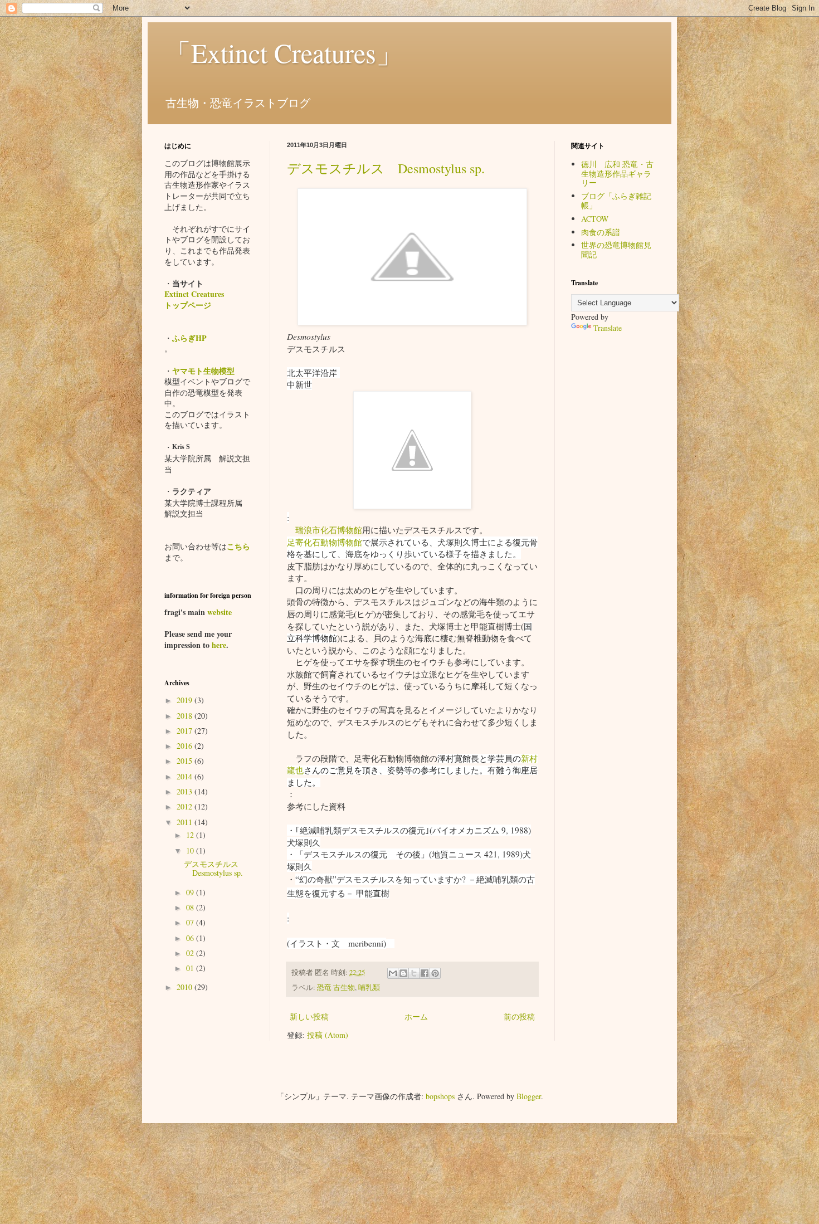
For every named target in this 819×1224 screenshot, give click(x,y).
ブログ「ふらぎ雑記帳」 (616, 201)
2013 (185, 791)
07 (191, 922)
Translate (607, 328)
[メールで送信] (392, 973)
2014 (185, 776)
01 (191, 968)
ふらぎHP (189, 338)
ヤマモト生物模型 (203, 371)
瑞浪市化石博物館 (328, 529)
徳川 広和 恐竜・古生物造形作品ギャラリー (617, 173)
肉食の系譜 (600, 232)
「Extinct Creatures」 (283, 52)
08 (191, 907)
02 (191, 953)
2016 (185, 745)
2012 (185, 806)
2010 (185, 987)
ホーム (416, 1016)
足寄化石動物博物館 (324, 542)
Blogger (528, 1096)
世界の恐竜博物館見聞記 (616, 250)
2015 (185, 760)
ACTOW (594, 218)
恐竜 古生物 (336, 987)
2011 (185, 822)
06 (191, 938)
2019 (185, 700)
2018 (185, 715)
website (219, 612)
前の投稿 (519, 1016)
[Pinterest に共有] (435, 973)
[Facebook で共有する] (424, 973)
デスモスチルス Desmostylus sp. (386, 168)
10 (191, 850)
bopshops (440, 1096)
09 (191, 892)
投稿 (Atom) (327, 1035)
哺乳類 (369, 987)
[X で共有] (414, 973)
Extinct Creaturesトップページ (194, 299)
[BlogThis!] (403, 973)
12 (191, 835)
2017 (185, 730)
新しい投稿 (309, 1016)
